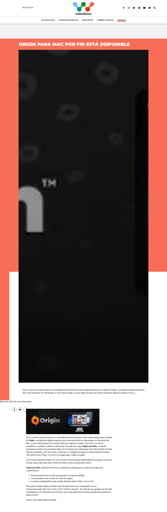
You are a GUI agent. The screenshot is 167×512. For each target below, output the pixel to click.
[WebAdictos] (83, 8)
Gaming (121, 20)
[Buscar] (154, 8)
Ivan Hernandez (24, 402)
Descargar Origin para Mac (44, 500)
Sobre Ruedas (105, 20)
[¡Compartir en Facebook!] (14, 409)
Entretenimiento (68, 20)
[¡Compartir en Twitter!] (20, 409)
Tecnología (48, 20)
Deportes (87, 20)
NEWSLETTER (27, 8)
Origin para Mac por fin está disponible (74, 44)
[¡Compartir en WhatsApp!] (25, 409)
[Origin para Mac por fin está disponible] (83, 216)
